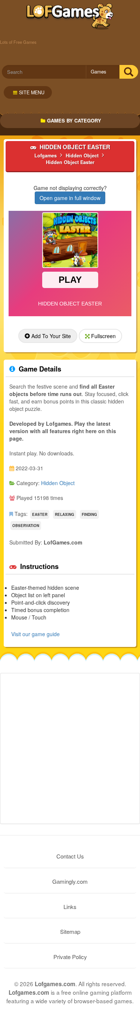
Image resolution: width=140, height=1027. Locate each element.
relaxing (64, 514)
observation (25, 525)
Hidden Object (58, 483)
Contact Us (70, 856)
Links (70, 906)
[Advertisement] (70, 748)
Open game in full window (70, 198)
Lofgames (70, 17)
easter (39, 514)
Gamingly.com (70, 881)
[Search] (128, 72)
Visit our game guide (35, 634)
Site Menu (31, 92)
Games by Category (74, 120)
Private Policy (70, 957)
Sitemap (70, 931)
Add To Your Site (50, 336)
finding (89, 514)
